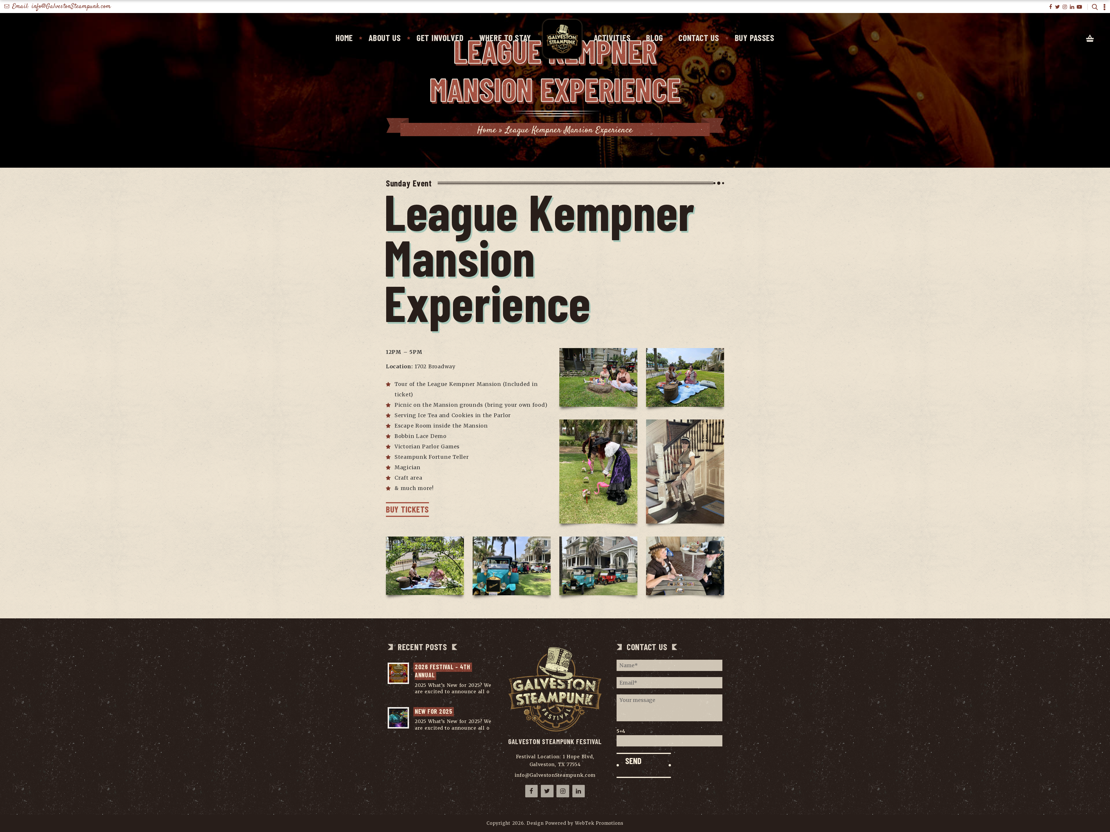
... (416, 698)
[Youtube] (1079, 7)
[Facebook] (1050, 7)
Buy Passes (754, 37)
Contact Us (698, 37)
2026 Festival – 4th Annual (443, 671)
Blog (654, 37)
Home (344, 37)
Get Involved (440, 37)
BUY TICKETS (407, 509)
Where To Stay (505, 37)
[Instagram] (1065, 7)
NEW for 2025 (433, 711)
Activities (612, 37)
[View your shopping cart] (1090, 38)
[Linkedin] (1072, 7)
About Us (385, 37)
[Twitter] (1057, 7)
